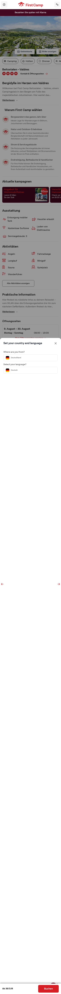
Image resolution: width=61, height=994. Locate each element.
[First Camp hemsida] (30, 4)
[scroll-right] (58, 584)
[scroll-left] (2, 584)
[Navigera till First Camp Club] (4, 4)
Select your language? (14, 364)
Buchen (48, 988)
